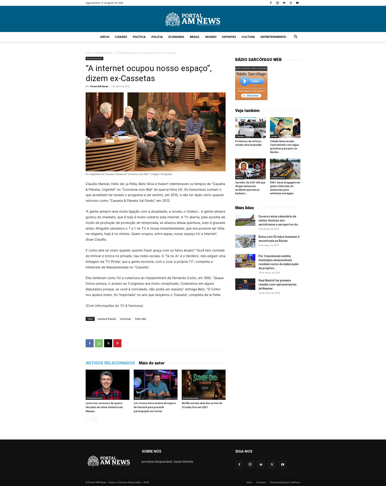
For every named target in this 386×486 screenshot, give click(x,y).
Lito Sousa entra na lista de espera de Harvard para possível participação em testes (155, 407)
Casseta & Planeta (106, 318)
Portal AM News (99, 86)
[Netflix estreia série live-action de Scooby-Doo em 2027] (204, 385)
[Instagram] (277, 3)
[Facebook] (271, 3)
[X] (291, 3)
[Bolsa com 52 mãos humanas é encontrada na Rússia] (245, 241)
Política (139, 37)
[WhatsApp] (99, 343)
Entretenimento (273, 37)
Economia (176, 37)
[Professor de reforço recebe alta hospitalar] (250, 127)
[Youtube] (297, 3)
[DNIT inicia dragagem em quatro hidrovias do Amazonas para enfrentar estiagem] (285, 168)
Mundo (211, 37)
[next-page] (94, 419)
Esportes (229, 37)
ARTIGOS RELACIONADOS (110, 363)
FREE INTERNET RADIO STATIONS (251, 69)
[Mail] (284, 3)
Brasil (195, 37)
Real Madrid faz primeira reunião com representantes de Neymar (278, 284)
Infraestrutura (278, 177)
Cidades (121, 37)
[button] (295, 37)
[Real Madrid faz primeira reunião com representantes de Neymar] (245, 284)
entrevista (125, 318)
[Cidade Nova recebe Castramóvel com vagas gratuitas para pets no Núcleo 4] (285, 127)
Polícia (157, 37)
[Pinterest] (117, 343)
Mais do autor (152, 363)
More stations (258, 91)
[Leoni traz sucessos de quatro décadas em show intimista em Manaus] (107, 385)
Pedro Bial (140, 318)
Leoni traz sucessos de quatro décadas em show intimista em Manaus (104, 407)
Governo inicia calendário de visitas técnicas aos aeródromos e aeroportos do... (279, 220)
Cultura (248, 37)
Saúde (274, 136)
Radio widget (244, 91)
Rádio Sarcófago (251, 74)
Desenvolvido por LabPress (285, 482)
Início (104, 37)
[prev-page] (88, 419)
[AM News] (193, 19)
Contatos (261, 482)
